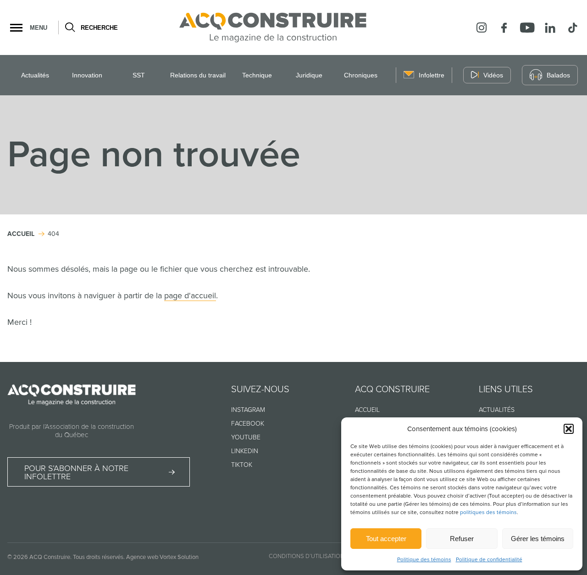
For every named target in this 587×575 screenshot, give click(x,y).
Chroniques (360, 75)
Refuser (462, 538)
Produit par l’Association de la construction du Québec (71, 430)
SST (139, 75)
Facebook (247, 423)
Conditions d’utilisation (306, 556)
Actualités (35, 75)
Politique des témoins (424, 559)
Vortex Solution (179, 557)
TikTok (241, 465)
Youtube (245, 437)
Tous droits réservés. (99, 557)
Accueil (367, 410)
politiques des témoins (488, 512)
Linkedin (244, 451)
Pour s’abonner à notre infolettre (76, 472)
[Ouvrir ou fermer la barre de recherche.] (69, 27)
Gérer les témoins (538, 538)
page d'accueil (190, 295)
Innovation (87, 75)
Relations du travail (198, 75)
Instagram (248, 410)
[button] (568, 428)
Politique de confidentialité (489, 559)
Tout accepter (386, 538)
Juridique (309, 75)
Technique (257, 75)
